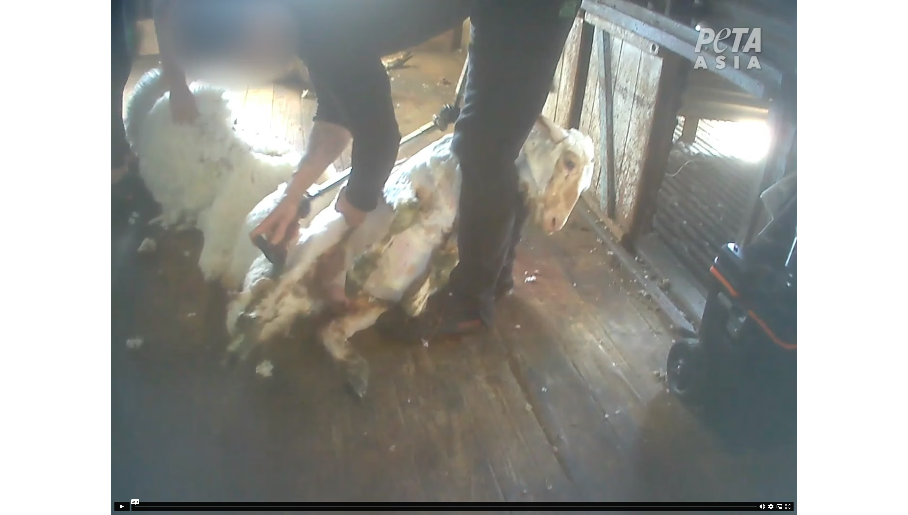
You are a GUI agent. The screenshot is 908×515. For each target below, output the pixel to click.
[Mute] (762, 506)
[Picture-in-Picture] (779, 506)
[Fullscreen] (788, 506)
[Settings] (771, 506)
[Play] (122, 506)
